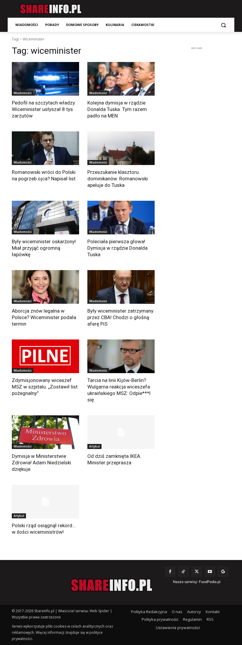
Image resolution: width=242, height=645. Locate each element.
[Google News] (223, 571)
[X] (197, 571)
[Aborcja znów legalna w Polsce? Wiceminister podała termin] (45, 287)
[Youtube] (210, 571)
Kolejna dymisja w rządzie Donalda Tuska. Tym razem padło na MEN (117, 109)
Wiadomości (23, 93)
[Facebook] (170, 571)
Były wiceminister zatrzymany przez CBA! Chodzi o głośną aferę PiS (120, 317)
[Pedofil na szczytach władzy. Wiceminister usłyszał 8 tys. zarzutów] (45, 79)
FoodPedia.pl (209, 581)
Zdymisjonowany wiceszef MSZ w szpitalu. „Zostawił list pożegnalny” (45, 386)
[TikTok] (183, 571)
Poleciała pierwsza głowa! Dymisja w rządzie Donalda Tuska (117, 248)
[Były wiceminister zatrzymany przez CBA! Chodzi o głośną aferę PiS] (121, 287)
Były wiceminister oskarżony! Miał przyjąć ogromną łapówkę (44, 248)
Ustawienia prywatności (178, 627)
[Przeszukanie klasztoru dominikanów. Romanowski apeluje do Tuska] (121, 148)
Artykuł (94, 446)
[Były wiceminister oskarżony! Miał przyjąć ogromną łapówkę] (45, 217)
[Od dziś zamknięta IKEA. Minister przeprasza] (121, 432)
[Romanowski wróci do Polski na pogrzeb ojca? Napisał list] (45, 148)
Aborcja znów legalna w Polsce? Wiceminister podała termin (44, 317)
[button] (223, 25)
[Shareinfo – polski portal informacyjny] (50, 9)
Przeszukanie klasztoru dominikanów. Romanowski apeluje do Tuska (117, 178)
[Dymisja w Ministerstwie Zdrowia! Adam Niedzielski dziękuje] (45, 432)
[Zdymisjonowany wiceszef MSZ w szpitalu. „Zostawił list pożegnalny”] (45, 356)
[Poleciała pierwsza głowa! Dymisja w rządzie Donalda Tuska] (121, 217)
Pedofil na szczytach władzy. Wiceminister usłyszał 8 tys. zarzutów (44, 109)
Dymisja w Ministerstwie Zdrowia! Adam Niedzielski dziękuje (41, 462)
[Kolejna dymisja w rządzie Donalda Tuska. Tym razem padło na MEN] (121, 79)
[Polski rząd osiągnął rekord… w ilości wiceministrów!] (45, 501)
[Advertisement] (202, 88)
